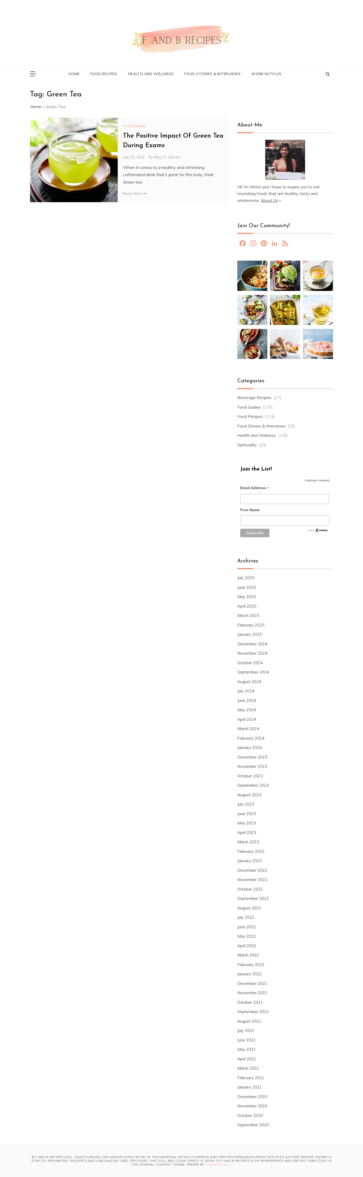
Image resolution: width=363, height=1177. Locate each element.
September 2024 (253, 672)
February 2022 (250, 964)
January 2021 (249, 1087)
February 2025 (250, 625)
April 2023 (246, 832)
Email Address (254, 488)
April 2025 (246, 606)
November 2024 (252, 653)
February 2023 (250, 851)
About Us (269, 200)
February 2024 (250, 738)
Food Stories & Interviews (212, 74)
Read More (133, 193)
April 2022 (246, 945)
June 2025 (246, 587)
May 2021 (246, 1049)
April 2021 (246, 1058)
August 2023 (249, 794)
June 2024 (246, 700)
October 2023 (250, 775)
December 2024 (252, 643)
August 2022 (249, 908)
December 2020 (252, 1096)
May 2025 (246, 596)
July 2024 (245, 690)
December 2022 (252, 870)
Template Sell (218, 1164)
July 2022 (245, 917)
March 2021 (248, 1068)
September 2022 (253, 898)
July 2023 (245, 804)
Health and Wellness (151, 74)
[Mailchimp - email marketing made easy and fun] (318, 532)
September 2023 (253, 785)
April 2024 (246, 719)
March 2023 (248, 841)
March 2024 (248, 728)
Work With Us (266, 74)
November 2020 (252, 1105)
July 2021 (245, 1030)
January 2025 (249, 634)
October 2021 (250, 1002)
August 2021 (249, 1021)
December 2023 (252, 757)
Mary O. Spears (167, 157)
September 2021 (253, 1011)
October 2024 (250, 662)
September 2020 (253, 1124)
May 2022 (246, 936)
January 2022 (249, 973)
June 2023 (246, 813)
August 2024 (249, 681)
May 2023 (246, 822)
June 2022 (246, 926)
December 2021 (252, 983)
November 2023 (252, 766)
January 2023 (249, 860)
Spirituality (247, 444)
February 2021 (250, 1077)
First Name (250, 510)
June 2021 (246, 1040)
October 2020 (250, 1115)
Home (74, 74)
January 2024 (249, 747)
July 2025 (245, 577)
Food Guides (134, 126)
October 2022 (250, 889)
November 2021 (252, 992)
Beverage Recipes (254, 397)
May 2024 (246, 709)
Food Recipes (103, 74)
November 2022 (252, 879)
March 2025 (248, 615)
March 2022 (248, 955)
